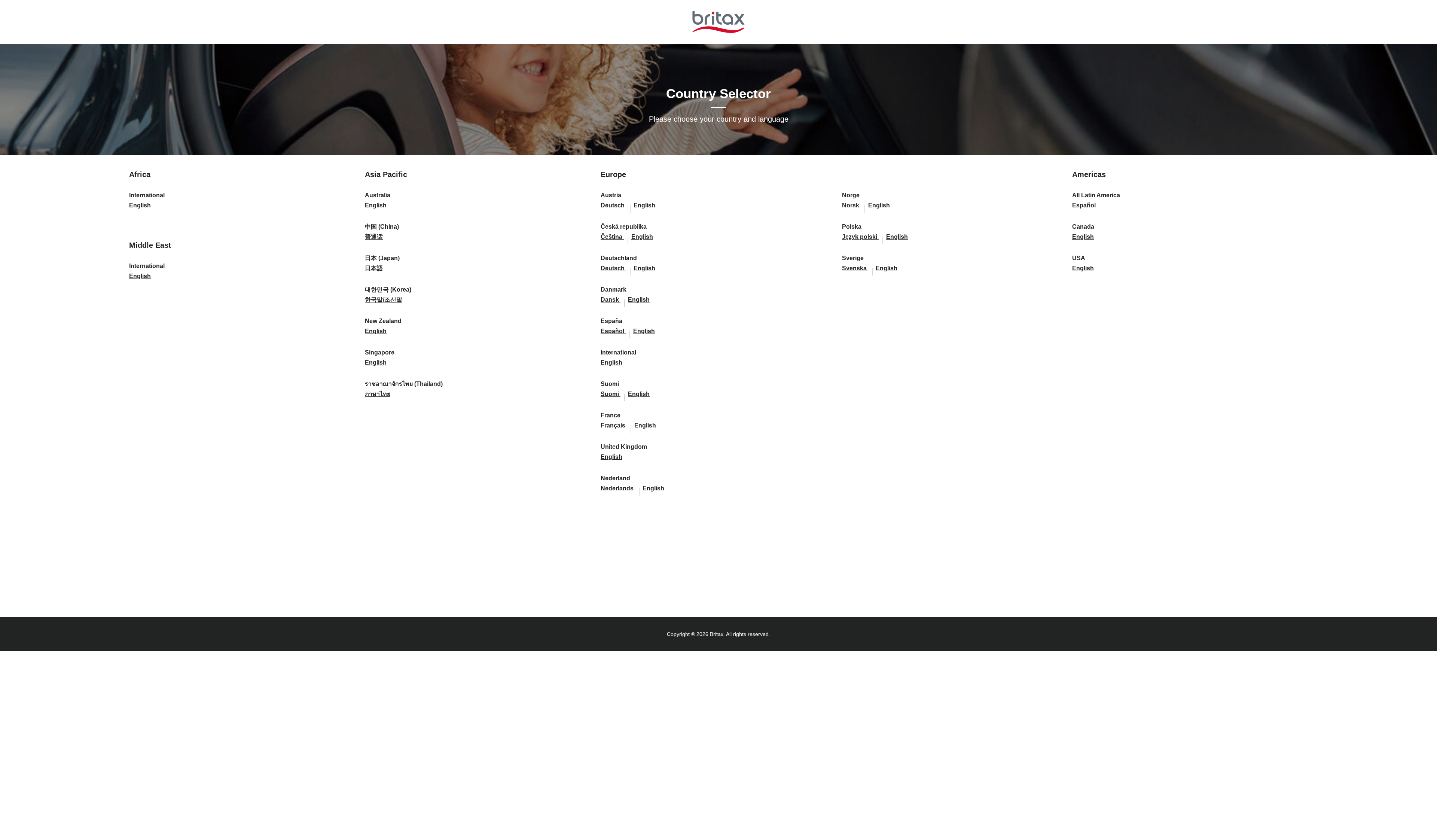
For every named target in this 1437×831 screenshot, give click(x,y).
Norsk (851, 205)
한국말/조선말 (383, 299)
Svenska (855, 268)
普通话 (374, 237)
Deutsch (613, 205)
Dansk (610, 299)
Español (613, 331)
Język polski (860, 237)
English (140, 205)
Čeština (612, 237)
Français (614, 425)
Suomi (610, 394)
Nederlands (618, 488)
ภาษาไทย (377, 394)
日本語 (374, 268)
